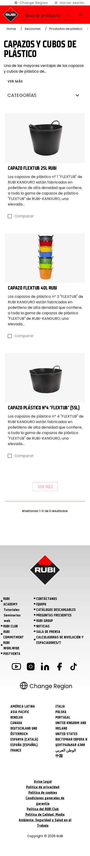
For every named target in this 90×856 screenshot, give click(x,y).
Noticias (43, 626)
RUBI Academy (10, 601)
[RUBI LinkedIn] (45, 667)
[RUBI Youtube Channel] (16, 667)
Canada (16, 723)
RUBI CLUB (10, 626)
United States (66, 734)
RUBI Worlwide (11, 645)
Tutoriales (11, 610)
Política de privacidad (42, 787)
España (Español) (24, 745)
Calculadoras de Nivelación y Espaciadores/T (60, 640)
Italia (60, 706)
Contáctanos (46, 599)
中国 (59, 756)
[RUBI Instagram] (30, 667)
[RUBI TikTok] (73, 667)
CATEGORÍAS (21, 95)
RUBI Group (44, 621)
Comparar (24, 216)
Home (11, 29)
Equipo (41, 604)
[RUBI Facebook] (59, 667)
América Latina (22, 706)
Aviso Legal (43, 781)
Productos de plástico (65, 29)
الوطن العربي (65, 750)
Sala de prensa (48, 632)
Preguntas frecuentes (54, 615)
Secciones (33, 29)
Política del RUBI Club (43, 809)
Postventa (11, 654)
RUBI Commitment (13, 634)
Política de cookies (42, 792)
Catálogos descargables (56, 610)
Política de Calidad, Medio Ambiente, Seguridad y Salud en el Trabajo (45, 820)
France (15, 750)
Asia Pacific (19, 712)
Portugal (62, 717)
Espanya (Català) (24, 739)
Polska (60, 712)
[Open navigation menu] (80, 15)
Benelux (16, 717)
